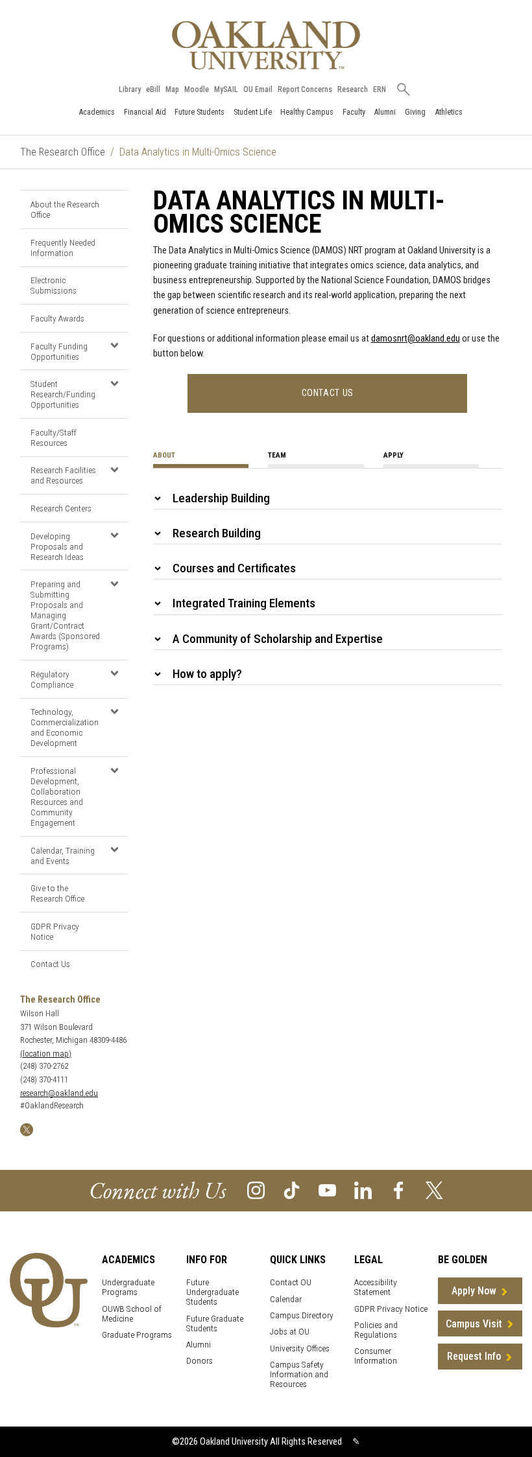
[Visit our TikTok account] (291, 1189)
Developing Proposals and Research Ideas (57, 546)
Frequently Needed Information (62, 247)
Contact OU (290, 1282)
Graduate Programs (137, 1335)
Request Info (474, 1356)
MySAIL (226, 89)
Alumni (385, 112)
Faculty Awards (57, 318)
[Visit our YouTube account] (327, 1189)
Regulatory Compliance (51, 679)
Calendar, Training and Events (62, 855)
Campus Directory (301, 1315)
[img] (26, 1129)
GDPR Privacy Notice (54, 931)
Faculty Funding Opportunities (59, 351)
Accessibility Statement (375, 1287)
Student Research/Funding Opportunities (62, 394)
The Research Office (62, 152)
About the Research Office (64, 209)
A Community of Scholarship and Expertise (278, 638)
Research (352, 89)
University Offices (300, 1348)
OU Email (257, 89)
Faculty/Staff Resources (53, 437)
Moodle (196, 89)
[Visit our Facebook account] (398, 1189)
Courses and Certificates (234, 568)
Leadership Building (221, 498)
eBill (153, 89)
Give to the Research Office (57, 893)
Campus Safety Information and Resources (299, 1374)
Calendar (286, 1299)
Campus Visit (474, 1324)
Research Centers (60, 508)
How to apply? (207, 673)
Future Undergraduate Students (212, 1292)
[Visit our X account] (434, 1189)
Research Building (217, 533)
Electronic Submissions (53, 285)
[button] (114, 345)
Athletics (449, 112)
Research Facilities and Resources (63, 475)
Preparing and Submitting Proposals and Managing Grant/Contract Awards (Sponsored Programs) (65, 615)
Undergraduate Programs (128, 1287)
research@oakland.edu (59, 1093)
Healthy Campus (306, 112)
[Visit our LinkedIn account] (363, 1189)
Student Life (253, 112)
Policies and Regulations (376, 1330)
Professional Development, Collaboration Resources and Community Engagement (56, 796)
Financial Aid (145, 112)
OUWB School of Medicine (132, 1313)
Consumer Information (375, 1356)
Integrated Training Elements (244, 603)
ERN (379, 89)
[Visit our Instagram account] (256, 1189)
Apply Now (474, 1291)
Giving (415, 112)
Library (130, 89)
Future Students (199, 112)
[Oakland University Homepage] (266, 45)
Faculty (354, 112)
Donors (199, 1361)
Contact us (328, 393)
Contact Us (50, 964)
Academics (97, 112)
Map (172, 89)
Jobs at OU (289, 1331)
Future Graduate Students (214, 1323)
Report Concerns (305, 89)
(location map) (45, 1053)
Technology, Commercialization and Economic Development (64, 727)
